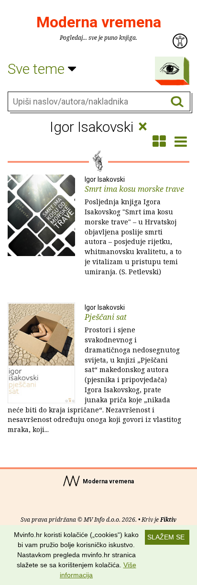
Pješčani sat (94, 369)
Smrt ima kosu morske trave (134, 226)
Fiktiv (168, 519)
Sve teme (38, 68)
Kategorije (170, 69)
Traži (177, 102)
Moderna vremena (98, 22)
